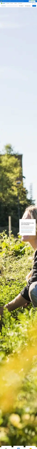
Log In (32, 3)
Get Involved (7, 3)
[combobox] (12, 6)
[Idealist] (3, 3)
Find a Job (11, 3)
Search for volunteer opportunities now (27, 229)
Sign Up (35, 3)
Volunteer (15, 3)
